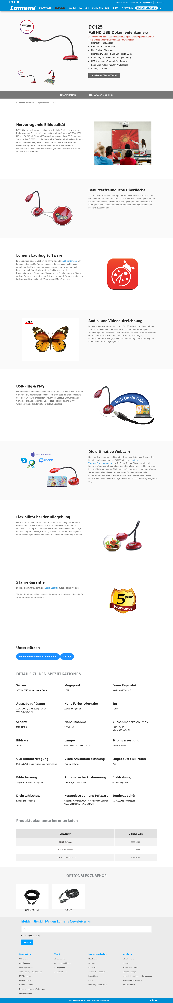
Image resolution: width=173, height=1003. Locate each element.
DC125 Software (65, 842)
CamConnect (24, 963)
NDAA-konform (129, 985)
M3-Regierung (59, 967)
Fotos (90, 980)
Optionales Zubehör (101, 95)
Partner (84, 8)
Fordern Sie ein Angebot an (127, 3)
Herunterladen (146, 8)
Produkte (59, 8)
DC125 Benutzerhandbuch (65, 857)
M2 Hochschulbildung (62, 963)
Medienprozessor (26, 967)
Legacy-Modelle (43, 103)
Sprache (160, 3)
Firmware (92, 967)
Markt (72, 8)
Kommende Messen (131, 967)
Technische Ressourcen (98, 972)
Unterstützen (100, 8)
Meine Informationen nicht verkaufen (137, 976)
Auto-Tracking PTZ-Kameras (30, 972)
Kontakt (126, 963)
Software (91, 963)
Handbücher (93, 959)
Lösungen (45, 8)
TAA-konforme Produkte (132, 980)
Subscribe (27, 942)
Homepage (20, 103)
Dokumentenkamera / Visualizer (32, 989)
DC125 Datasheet (65, 850)
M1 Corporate (59, 959)
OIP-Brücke (23, 959)
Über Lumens (128, 959)
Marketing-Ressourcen (97, 985)
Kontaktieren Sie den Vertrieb (104, 75)
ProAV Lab (127, 8)
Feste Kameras (25, 980)
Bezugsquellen (146, 3)
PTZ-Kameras (25, 976)
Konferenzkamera (26, 985)
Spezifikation (68, 95)
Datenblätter (93, 976)
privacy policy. (34, 935)
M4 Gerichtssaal (60, 972)
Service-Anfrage (129, 972)
